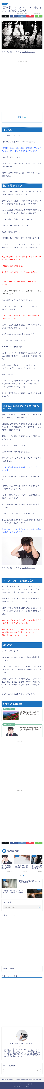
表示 (25, 117)
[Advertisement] (22, 85)
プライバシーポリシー (18, 1084)
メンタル (5, 3)
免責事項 (29, 1084)
